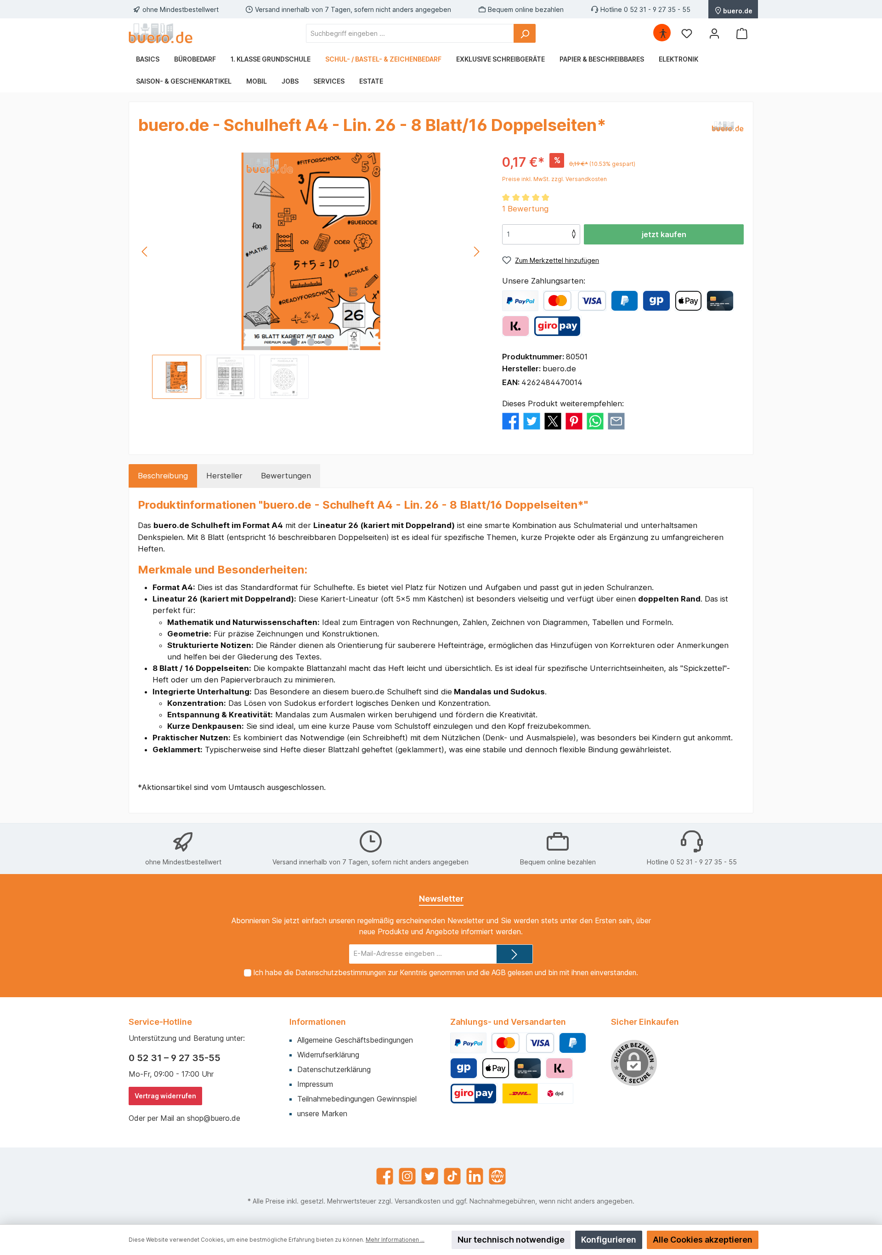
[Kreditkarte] (720, 300)
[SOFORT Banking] (515, 326)
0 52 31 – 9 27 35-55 (174, 1057)
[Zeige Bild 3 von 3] (328, 342)
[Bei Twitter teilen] (531, 420)
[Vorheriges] (145, 252)
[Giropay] (656, 300)
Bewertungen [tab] (286, 475)
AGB (499, 972)
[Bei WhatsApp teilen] (595, 420)
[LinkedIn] (474, 1176)
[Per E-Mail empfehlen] (616, 420)
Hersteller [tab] (224, 475)
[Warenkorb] (741, 33)
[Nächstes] (476, 252)
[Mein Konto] (714, 33)
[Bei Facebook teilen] (510, 420)
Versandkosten (418, 1201)
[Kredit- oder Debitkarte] (574, 300)
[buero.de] (728, 126)
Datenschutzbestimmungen (340, 972)
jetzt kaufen (664, 234)
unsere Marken (322, 1113)
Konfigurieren (608, 1239)
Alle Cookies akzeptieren (702, 1239)
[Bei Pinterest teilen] (574, 420)
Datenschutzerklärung (334, 1069)
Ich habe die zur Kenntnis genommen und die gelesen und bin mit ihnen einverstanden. (445, 972)
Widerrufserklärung (328, 1054)
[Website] (497, 1176)
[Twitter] (429, 1176)
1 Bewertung (525, 208)
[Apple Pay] (688, 300)
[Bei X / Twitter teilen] (553, 420)
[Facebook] (384, 1176)
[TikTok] (452, 1176)
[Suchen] (525, 33)
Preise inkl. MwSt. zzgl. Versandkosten (554, 179)
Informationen (317, 1022)
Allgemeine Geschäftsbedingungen (355, 1040)
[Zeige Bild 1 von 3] (294, 342)
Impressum (315, 1084)
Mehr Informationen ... (395, 1239)
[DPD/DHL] (537, 1093)
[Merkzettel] (686, 33)
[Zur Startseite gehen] (161, 33)
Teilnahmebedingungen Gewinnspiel (357, 1098)
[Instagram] (407, 1176)
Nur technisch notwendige (511, 1239)
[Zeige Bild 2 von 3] (311, 342)
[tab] (163, 476)
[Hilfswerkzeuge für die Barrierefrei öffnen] (663, 33)
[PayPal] (520, 300)
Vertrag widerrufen (165, 1096)
